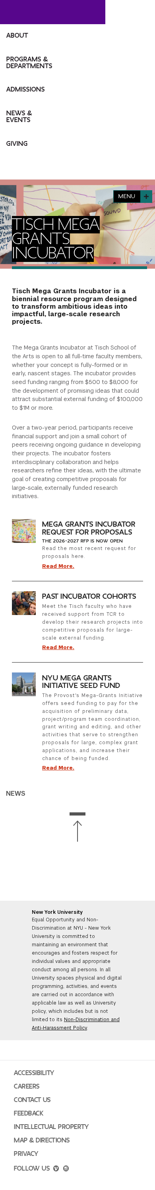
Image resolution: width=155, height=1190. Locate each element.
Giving (17, 144)
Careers (27, 1086)
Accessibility (34, 1073)
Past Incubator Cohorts (89, 596)
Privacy (26, 1154)
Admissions (25, 89)
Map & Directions (42, 1140)
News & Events (19, 116)
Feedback (28, 1113)
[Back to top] (77, 827)
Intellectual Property (51, 1127)
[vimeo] (56, 1169)
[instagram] (66, 1169)
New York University (57, 912)
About (17, 35)
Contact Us (32, 1100)
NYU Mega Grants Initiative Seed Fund (81, 682)
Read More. (58, 566)
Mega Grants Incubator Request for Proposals (89, 528)
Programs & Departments (29, 62)
